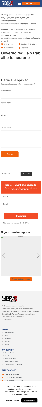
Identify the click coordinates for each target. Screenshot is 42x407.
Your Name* (6, 90)
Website (4, 115)
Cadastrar (21, 216)
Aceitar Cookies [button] (29, 400)
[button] (19, 3)
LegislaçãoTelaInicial (29, 44)
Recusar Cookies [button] (12, 400)
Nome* (6, 196)
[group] (21, 256)
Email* (5, 204)
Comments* (6, 128)
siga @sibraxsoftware (22, 279)
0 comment (8, 48)
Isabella (25, 48)
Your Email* (6, 103)
